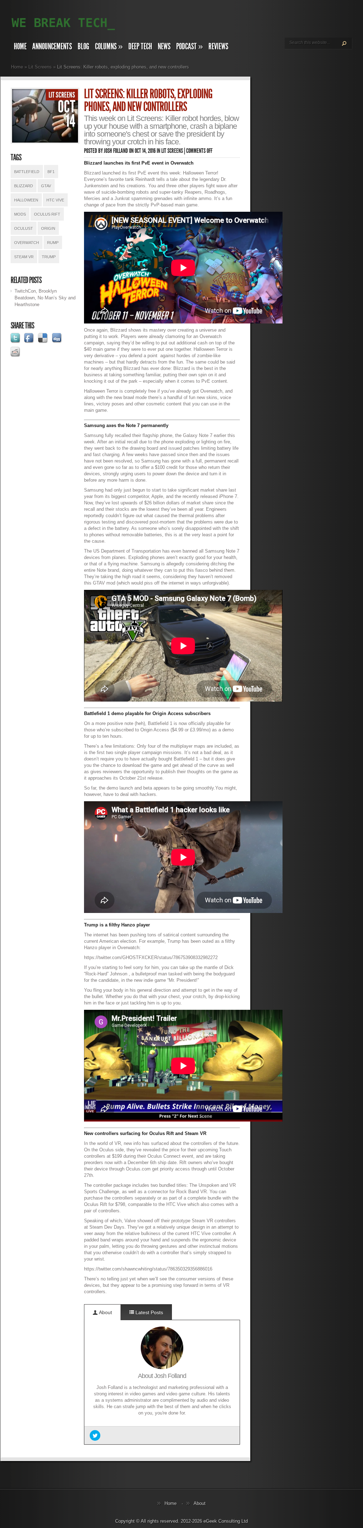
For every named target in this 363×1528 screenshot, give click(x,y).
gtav (46, 186)
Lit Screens (40, 67)
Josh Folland (116, 151)
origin (48, 228)
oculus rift (47, 214)
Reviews (218, 46)
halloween (26, 200)
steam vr (24, 257)
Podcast (189, 46)
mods (20, 214)
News (164, 46)
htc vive (55, 200)
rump (52, 242)
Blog (83, 46)
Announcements (52, 46)
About (104, 1312)
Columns (109, 46)
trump (49, 257)
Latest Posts (148, 1312)
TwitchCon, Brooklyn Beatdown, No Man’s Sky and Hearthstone (45, 297)
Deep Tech (140, 46)
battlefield (26, 172)
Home (20, 46)
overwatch (26, 242)
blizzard (23, 186)
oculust (23, 228)
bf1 (51, 172)
